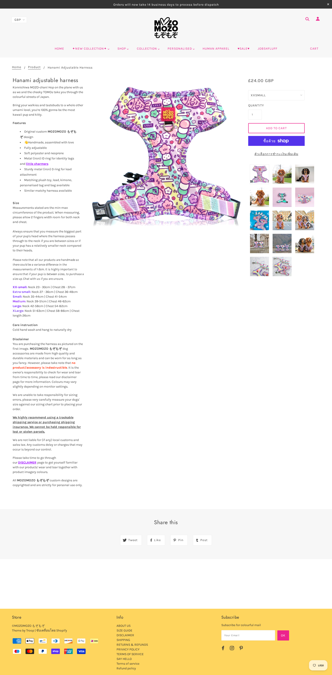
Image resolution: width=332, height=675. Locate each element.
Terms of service (128, 664)
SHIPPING (123, 640)
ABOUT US (124, 626)
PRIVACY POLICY (128, 649)
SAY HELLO (124, 659)
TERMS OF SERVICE (130, 654)
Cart (314, 49)
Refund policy (126, 668)
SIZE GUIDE (124, 630)
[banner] (166, 27)
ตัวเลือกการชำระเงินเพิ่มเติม (276, 154)
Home (16, 67)
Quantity (255, 105)
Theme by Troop (23, 630)
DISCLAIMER (27, 462)
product (34, 67)
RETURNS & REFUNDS (132, 645)
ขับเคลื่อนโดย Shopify (51, 630)
